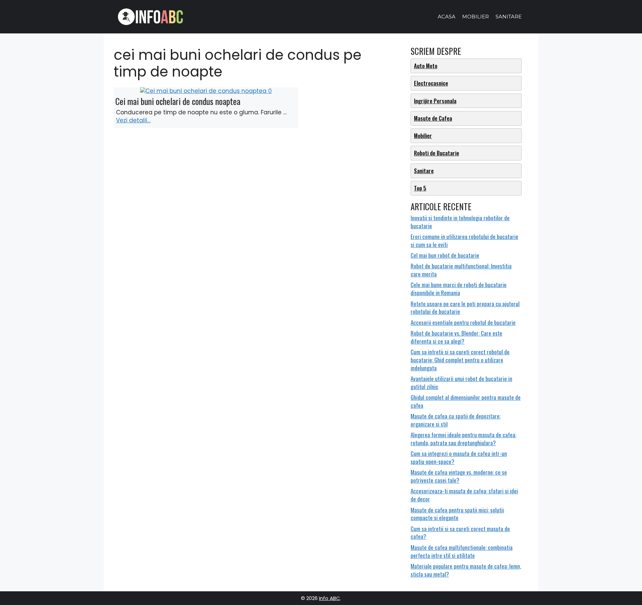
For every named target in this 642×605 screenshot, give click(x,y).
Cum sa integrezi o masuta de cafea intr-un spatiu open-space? (459, 457)
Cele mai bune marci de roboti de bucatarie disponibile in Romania (459, 288)
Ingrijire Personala (435, 101)
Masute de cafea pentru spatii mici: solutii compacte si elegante (457, 514)
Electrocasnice (431, 83)
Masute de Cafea (433, 118)
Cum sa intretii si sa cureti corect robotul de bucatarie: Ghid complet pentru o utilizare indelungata (460, 360)
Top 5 (420, 188)
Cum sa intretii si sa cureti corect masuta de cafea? (460, 532)
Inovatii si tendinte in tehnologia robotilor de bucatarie (460, 222)
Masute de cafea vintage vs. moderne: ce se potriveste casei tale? (459, 476)
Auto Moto (425, 66)
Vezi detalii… (133, 120)
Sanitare (509, 16)
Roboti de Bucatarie (436, 153)
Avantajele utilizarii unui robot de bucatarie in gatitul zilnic (461, 382)
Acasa (446, 16)
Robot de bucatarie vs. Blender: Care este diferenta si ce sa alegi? (456, 337)
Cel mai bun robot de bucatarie (445, 255)
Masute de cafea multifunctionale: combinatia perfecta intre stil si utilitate (462, 551)
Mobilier (475, 16)
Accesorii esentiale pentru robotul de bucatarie (463, 322)
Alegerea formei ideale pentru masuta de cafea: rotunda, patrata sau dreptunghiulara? (463, 439)
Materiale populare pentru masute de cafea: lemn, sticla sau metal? (466, 570)
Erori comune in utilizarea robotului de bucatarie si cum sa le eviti (464, 240)
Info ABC (329, 598)
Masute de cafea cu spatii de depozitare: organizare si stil (456, 420)
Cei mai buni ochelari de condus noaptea (177, 101)
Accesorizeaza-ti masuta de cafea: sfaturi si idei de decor (464, 495)
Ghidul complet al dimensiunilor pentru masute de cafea (466, 401)
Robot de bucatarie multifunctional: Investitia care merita (461, 270)
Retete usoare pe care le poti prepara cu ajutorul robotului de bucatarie (465, 307)
